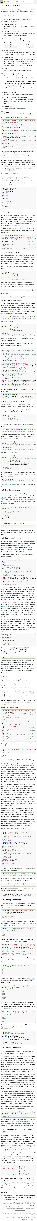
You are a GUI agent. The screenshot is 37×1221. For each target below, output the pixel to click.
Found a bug (31, 1217)
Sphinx (30, 1219)
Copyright (15, 1202)
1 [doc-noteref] (19, 155)
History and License (20, 1210)
